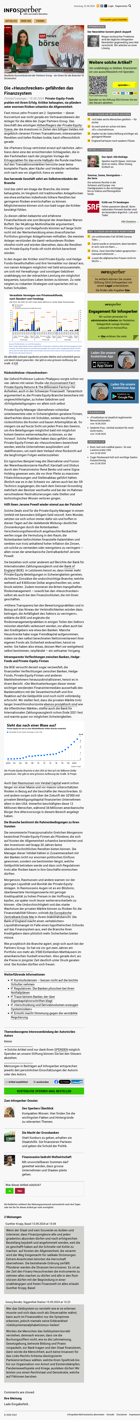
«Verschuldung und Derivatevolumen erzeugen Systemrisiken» (44, 1007)
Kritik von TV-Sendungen (115, 202)
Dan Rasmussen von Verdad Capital (36, 783)
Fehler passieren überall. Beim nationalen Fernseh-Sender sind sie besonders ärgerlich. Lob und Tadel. (119, 211)
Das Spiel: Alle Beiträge (115, 156)
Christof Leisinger (15, 98)
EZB (16, 363)
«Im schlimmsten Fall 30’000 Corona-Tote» (112, 238)
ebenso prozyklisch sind (60, 704)
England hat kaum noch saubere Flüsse (113, 140)
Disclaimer (121, 1414)
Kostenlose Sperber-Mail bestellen (44, 1091)
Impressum (134, 1414)
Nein (20, 1190)
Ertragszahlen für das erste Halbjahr (29, 160)
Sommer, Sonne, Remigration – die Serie (105, 177)
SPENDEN (61, 1049)
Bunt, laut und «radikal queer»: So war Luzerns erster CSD (110, 448)
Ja (9, 1190)
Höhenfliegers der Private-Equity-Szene (43, 127)
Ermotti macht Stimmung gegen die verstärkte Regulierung (44, 1015)
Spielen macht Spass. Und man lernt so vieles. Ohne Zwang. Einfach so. (119, 163)
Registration (121, 6)
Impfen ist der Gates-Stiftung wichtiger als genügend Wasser (115, 135)
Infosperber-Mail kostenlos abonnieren (85, 1414)
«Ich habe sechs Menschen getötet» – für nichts (114, 121)
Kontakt (110, 1414)
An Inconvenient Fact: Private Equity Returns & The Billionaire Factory (40, 385)
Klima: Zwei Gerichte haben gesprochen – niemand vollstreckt (115, 252)
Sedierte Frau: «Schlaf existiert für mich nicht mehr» (112, 429)
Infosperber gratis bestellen (114, 19)
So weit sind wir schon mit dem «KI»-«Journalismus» (109, 128)
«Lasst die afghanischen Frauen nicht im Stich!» (114, 259)
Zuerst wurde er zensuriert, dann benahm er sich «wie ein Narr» (114, 245)
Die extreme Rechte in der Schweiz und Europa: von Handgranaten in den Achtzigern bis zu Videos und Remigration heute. (105, 188)
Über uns (26, 21)
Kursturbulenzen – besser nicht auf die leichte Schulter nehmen (44, 982)
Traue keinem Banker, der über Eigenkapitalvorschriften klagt (33, 999)
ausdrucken (42, 1081)
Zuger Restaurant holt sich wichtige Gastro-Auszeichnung (114, 459)
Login (111, 6)
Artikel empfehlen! (18, 1081)
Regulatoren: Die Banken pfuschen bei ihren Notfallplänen (42, 990)
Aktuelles (11, 21)
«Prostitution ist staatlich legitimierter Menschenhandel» (111, 419)
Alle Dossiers (128, 221)
